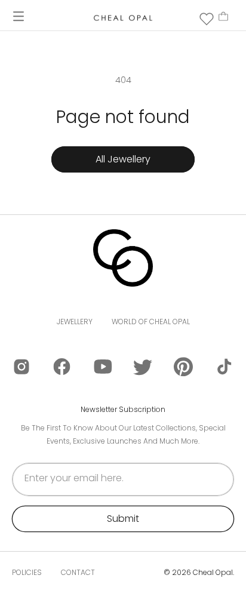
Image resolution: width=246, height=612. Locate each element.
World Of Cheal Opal (151, 321)
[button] (18, 16)
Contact (78, 572)
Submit (123, 518)
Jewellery (75, 321)
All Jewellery (123, 159)
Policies (27, 572)
